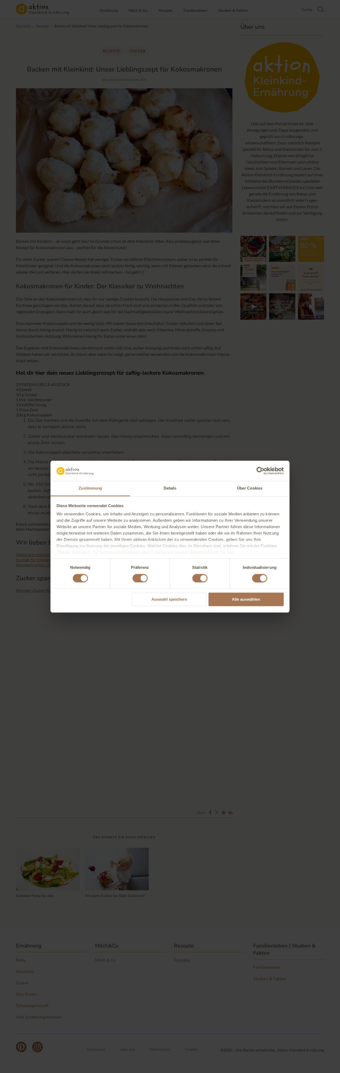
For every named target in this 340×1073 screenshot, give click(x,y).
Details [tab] (170, 488)
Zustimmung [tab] (90, 488)
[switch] (140, 578)
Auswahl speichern (169, 599)
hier (231, 552)
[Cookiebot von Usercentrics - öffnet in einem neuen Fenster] (260, 471)
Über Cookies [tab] (249, 488)
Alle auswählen (246, 599)
